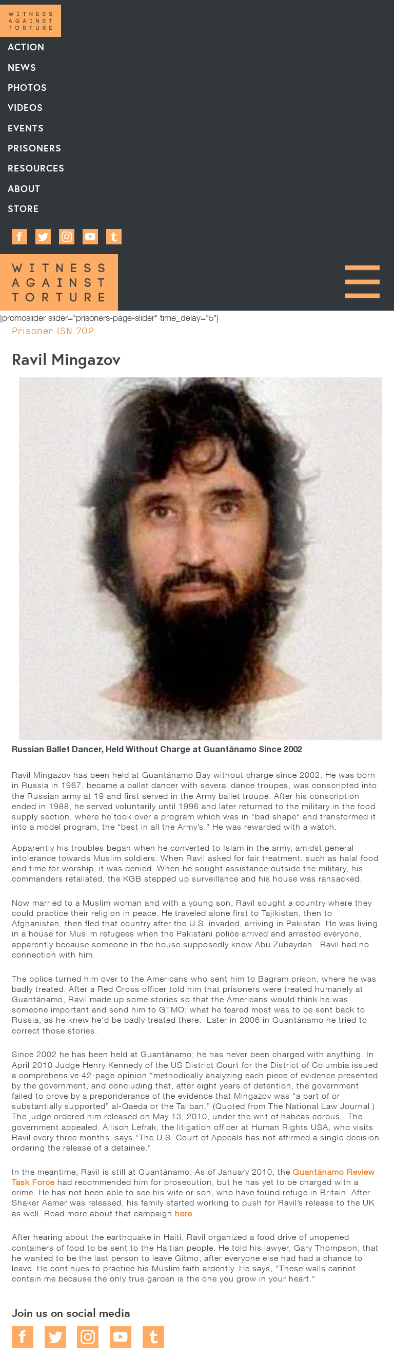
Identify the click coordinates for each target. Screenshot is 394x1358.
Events (26, 128)
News (22, 67)
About (24, 188)
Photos (27, 87)
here (183, 1213)
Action (26, 47)
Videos (25, 107)
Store (23, 208)
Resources (36, 168)
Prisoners (35, 148)
